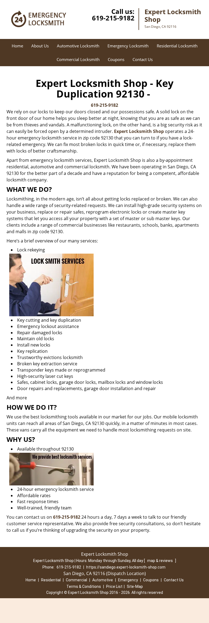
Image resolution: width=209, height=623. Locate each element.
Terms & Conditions (83, 586)
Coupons (116, 59)
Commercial (76, 580)
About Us (40, 45)
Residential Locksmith (177, 45)
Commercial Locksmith (78, 59)
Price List (114, 586)
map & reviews (160, 560)
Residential (51, 580)
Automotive (102, 580)
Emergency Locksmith (128, 45)
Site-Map (135, 586)
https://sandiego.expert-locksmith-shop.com (125, 567)
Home (17, 45)
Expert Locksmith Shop (139, 131)
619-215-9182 (113, 17)
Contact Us (143, 59)
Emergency (128, 580)
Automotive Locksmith (78, 45)
